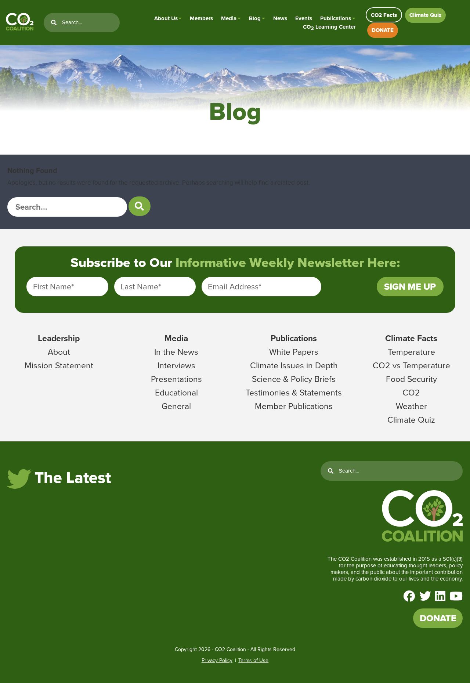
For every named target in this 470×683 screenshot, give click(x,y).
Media (228, 18)
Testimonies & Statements (294, 392)
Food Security (411, 379)
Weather (411, 406)
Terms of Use (253, 660)
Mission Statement (59, 365)
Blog (255, 18)
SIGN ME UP (410, 286)
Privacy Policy (217, 660)
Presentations (176, 379)
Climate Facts (411, 338)
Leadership (59, 338)
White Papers (293, 352)
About (59, 352)
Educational (176, 392)
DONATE (383, 30)
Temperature (411, 352)
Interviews (176, 365)
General (176, 406)
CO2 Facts (384, 15)
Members (201, 18)
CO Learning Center (329, 27)
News (280, 18)
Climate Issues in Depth (294, 365)
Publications (335, 18)
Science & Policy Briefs (294, 379)
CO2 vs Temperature (411, 365)
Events (303, 18)
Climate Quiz (425, 15)
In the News (176, 352)
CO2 (411, 392)
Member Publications (294, 406)
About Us (166, 18)
